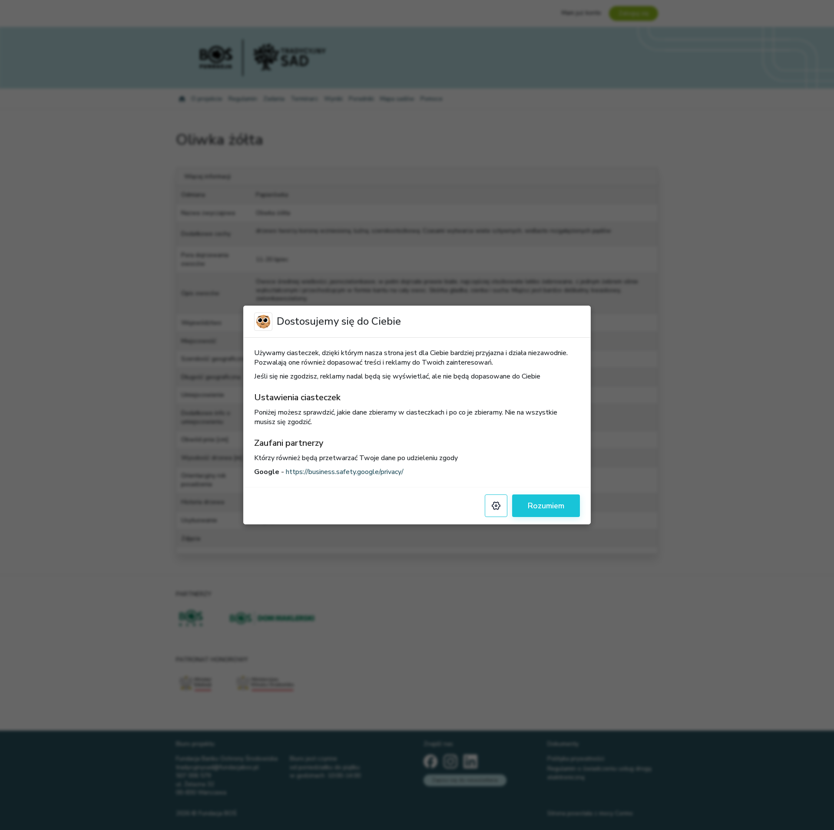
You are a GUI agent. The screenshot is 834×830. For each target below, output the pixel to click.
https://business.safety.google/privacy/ (345, 472)
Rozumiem (546, 506)
